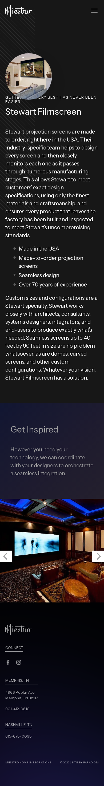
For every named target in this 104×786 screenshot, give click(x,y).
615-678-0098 (18, 736)
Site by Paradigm (85, 762)
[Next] (98, 556)
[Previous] (6, 556)
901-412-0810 (17, 708)
